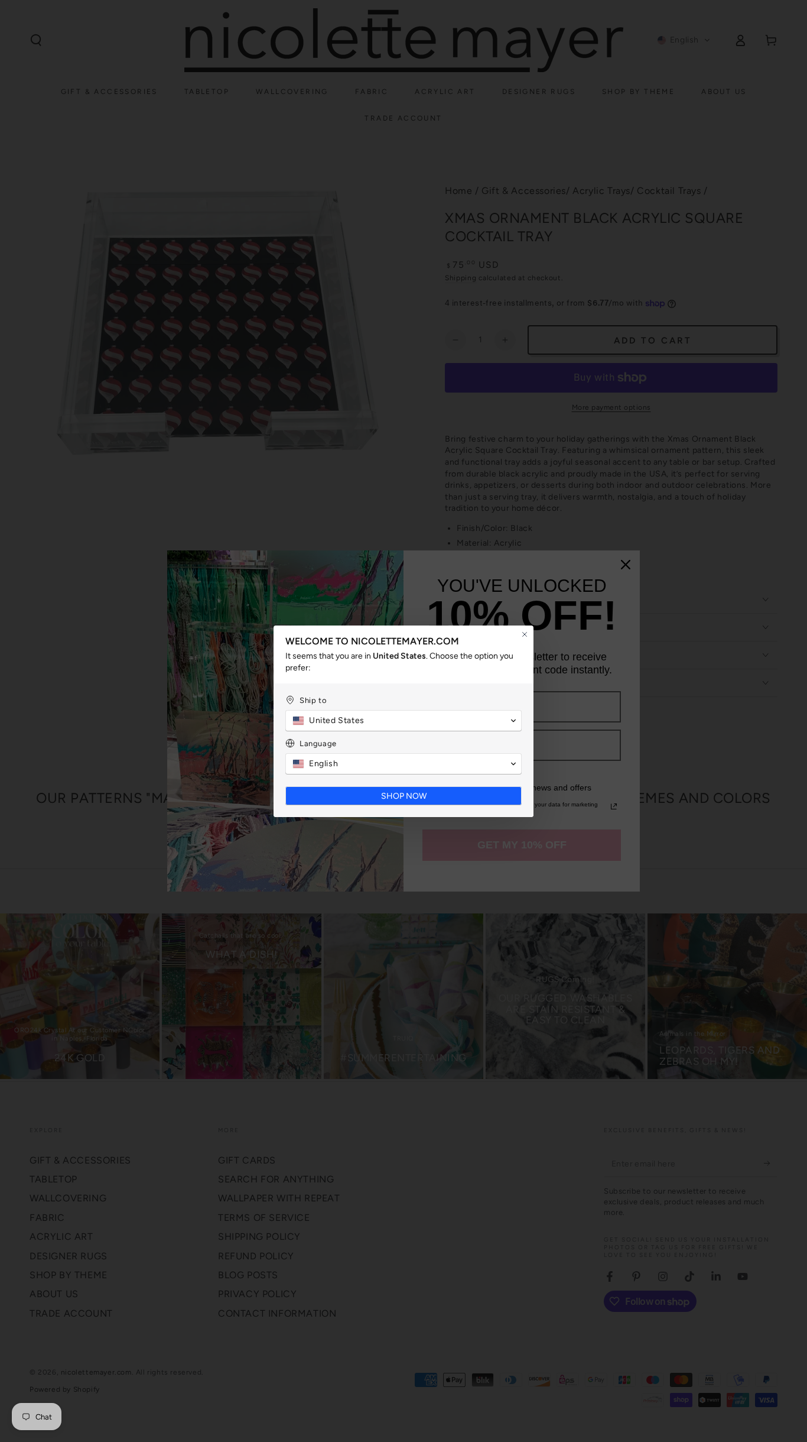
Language (318, 743)
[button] (403, 720)
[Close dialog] (524, 634)
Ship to (313, 700)
